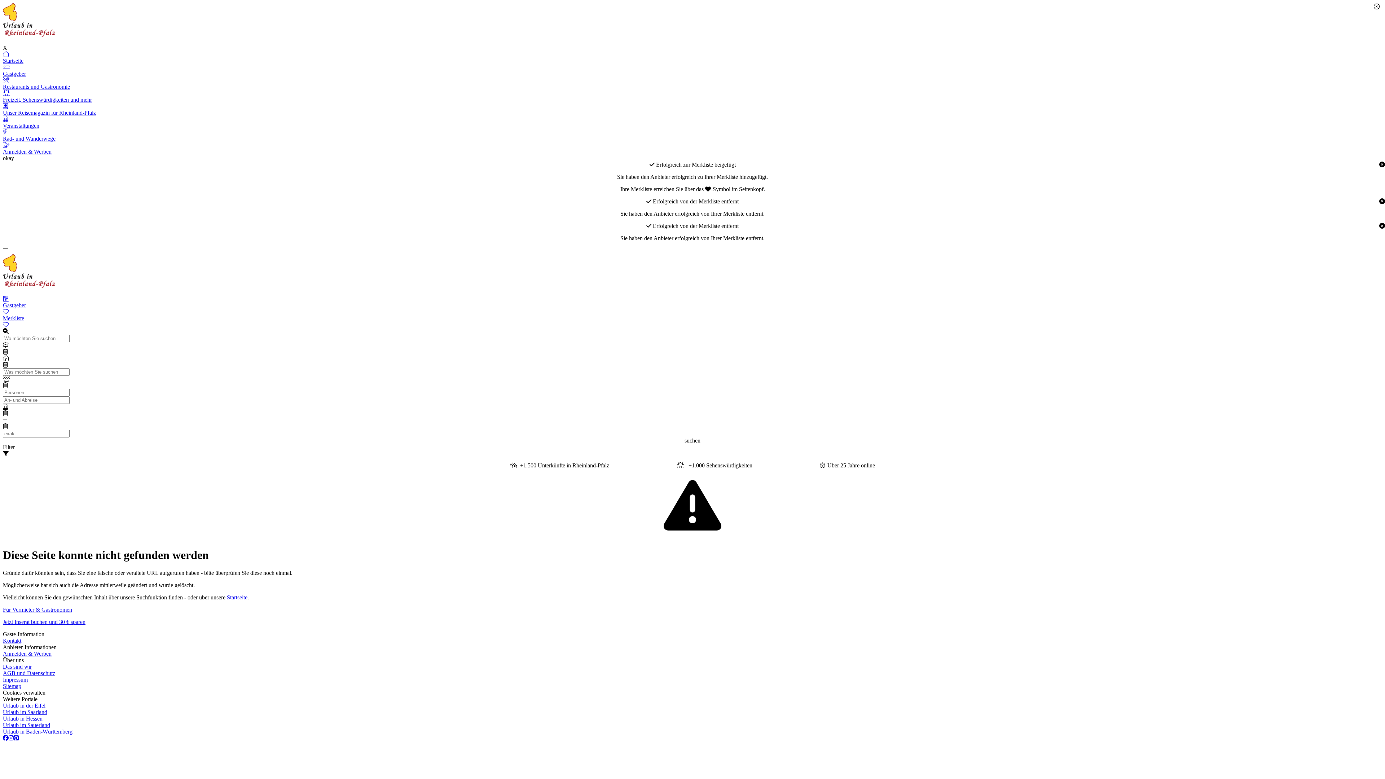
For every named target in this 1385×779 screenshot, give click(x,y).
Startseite (237, 597)
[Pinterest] (16, 738)
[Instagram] (11, 738)
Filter (9, 447)
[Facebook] (6, 738)
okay (8, 158)
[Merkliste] (692, 325)
